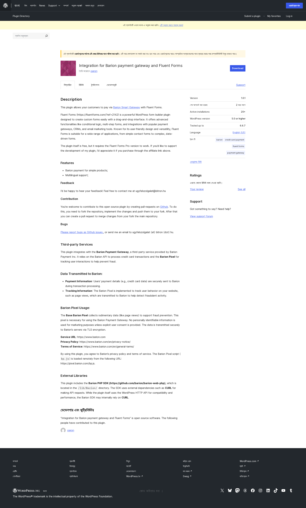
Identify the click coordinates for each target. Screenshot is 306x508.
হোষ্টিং (15, 471)
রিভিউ (81, 84)
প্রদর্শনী (72, 461)
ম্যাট (243, 466)
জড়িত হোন (187, 461)
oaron (94, 71)
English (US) (239, 132)
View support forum (201, 216)
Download (237, 68)
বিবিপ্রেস (244, 471)
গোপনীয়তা (16, 476)
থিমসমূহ (72, 466)
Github (164, 206)
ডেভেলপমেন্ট (112, 84)
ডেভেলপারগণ (131, 471)
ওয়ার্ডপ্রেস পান (294, 5)
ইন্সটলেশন (95, 84)
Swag (187, 476)
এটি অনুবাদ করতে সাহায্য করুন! (171, 25)
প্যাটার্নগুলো (73, 476)
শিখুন (128, 461)
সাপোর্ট (128, 466)
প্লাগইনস (72, 471)
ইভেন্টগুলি (186, 466)
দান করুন (187, 471)
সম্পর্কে (15, 461)
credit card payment (234, 140)
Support (240, 84)
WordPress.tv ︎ (134, 476)
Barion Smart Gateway (126, 107)
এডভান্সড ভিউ (196, 161)
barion (219, 140)
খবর (14, 466)
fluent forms (238, 146)
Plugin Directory (21, 16)
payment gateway (235, 153)
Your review (197, 189)
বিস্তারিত (67, 84)
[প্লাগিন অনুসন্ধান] (46, 36)
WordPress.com (249, 461)
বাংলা (45, 491)
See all (241, 189)
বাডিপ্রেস (244, 476)
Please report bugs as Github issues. (82, 232)
